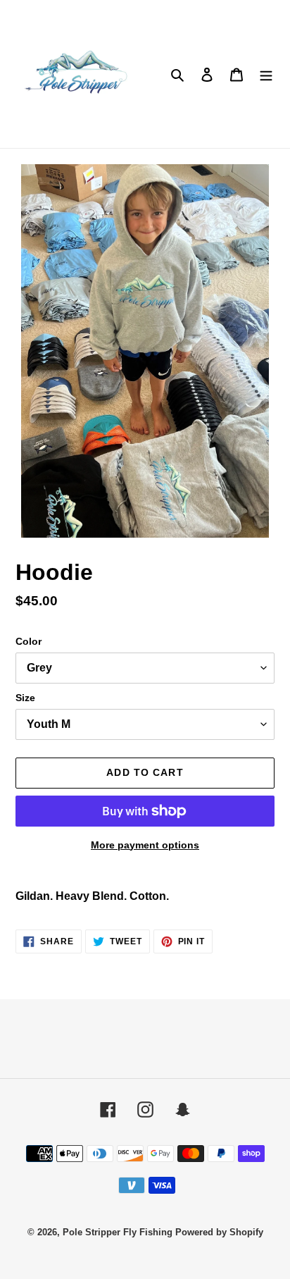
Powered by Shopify (219, 1232)
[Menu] (266, 73)
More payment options (145, 845)
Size (25, 697)
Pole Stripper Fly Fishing (117, 1232)
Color (28, 641)
